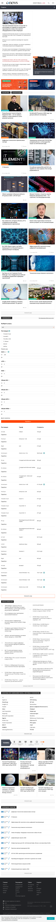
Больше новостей (28, 686)
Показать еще (28, 312)
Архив (4, 892)
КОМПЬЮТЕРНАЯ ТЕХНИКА (19, 744)
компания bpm (34, 713)
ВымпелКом (33, 704)
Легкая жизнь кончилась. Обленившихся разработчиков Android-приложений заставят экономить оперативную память (16, 55)
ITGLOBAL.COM (7, 339)
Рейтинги (5, 888)
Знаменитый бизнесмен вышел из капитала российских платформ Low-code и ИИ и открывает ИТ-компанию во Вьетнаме (16, 35)
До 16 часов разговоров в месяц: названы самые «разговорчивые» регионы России (14, 651)
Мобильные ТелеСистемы (37, 718)
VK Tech (32, 702)
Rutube (38, 890)
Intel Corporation (6, 711)
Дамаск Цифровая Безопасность (39, 706)
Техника (17, 892)
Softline (5, 346)
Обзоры (5, 890)
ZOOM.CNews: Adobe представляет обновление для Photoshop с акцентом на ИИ (15, 674)
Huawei (4, 706)
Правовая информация (11, 909)
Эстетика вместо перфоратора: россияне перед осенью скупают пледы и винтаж (15, 622)
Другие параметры (5, 418)
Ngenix (4, 718)
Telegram (39, 892)
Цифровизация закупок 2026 (18, 837)
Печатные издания (20, 896)
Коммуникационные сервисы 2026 (20, 869)
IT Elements (14, 817)
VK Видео (39, 888)
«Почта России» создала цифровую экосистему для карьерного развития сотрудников (15, 644)
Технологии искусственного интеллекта (21, 827)
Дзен (38, 894)
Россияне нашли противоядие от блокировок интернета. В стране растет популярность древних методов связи (16, 49)
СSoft (31, 725)
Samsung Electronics (7, 729)
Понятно (51, 918)
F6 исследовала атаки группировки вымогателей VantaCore (14, 613)
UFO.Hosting (33, 700)
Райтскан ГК (33, 720)
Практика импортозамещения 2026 (20, 848)
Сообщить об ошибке (10, 907)
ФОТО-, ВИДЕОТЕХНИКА (31, 744)
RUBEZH (4, 727)
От (1, 354)
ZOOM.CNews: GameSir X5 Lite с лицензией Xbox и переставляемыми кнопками (43, 633)
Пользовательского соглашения (9, 920)
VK (37, 886)
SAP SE (31, 697)
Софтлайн (32, 727)
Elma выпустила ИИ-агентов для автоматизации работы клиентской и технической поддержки (43, 677)
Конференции (19, 884)
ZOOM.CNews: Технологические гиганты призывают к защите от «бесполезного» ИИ (41, 640)
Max (38, 884)
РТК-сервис (33, 722)
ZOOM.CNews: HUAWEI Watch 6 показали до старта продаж (41, 624)
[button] (48, 3)
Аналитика (5, 886)
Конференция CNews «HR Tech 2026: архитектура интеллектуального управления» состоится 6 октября (15, 60)
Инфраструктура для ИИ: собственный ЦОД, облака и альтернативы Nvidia (30, 843)
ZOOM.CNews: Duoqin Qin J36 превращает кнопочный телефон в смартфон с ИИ (42, 618)
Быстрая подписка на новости (12, 901)
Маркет (17, 890)
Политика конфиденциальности (13, 905)
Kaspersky (4, 713)
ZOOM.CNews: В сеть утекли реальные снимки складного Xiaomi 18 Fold (43, 610)
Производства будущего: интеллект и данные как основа (26, 858)
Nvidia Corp (5, 720)
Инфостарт (33, 711)
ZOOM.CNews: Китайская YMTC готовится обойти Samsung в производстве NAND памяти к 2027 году (43, 648)
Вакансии (30, 888)
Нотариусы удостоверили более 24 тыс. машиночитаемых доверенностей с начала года (15, 629)
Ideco (3, 709)
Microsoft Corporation (7, 716)
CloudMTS (5, 336)
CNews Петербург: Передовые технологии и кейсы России (26, 832)
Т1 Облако (5, 341)
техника (6, 743)
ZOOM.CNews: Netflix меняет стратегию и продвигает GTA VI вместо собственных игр (43, 655)
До (1, 357)
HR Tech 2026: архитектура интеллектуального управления (26, 853)
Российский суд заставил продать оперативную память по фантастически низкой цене (16, 65)
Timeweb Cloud (7, 334)
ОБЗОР (35, 57)
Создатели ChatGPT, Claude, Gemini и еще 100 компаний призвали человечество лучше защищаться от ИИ (16, 69)
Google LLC (5, 704)
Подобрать (28, 421)
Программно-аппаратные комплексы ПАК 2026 (43, 72)
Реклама (30, 886)
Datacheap (5, 702)
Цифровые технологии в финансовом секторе (23, 811)
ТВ (16, 894)
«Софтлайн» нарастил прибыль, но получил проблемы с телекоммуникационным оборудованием (16, 45)
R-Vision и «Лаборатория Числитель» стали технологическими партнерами (15, 665)
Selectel (5, 344)
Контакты (30, 890)
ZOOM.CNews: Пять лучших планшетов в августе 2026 (15, 658)
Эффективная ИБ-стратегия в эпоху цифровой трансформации (27, 822)
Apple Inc (4, 700)
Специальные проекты (18, 887)
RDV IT (4, 725)
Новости (5, 884)
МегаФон (32, 716)
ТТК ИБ (32, 729)
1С (3, 697)
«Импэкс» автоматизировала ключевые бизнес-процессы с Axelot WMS (15, 636)
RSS (6, 903)
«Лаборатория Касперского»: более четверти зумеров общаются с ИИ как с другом (43, 662)
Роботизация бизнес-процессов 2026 (20, 864)
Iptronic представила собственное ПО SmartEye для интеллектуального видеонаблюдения (43, 670)
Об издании (31, 884)
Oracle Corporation (7, 722)
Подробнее (3, 434)
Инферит (32, 709)
